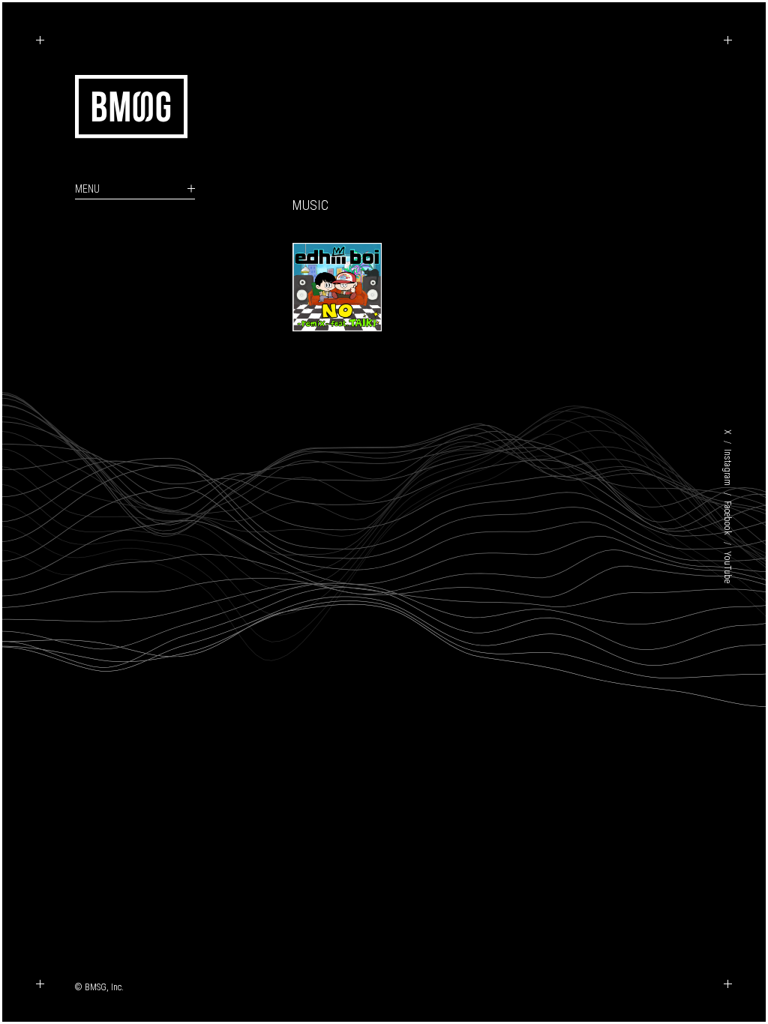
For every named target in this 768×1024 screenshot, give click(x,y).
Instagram (727, 467)
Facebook (727, 518)
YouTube (727, 567)
